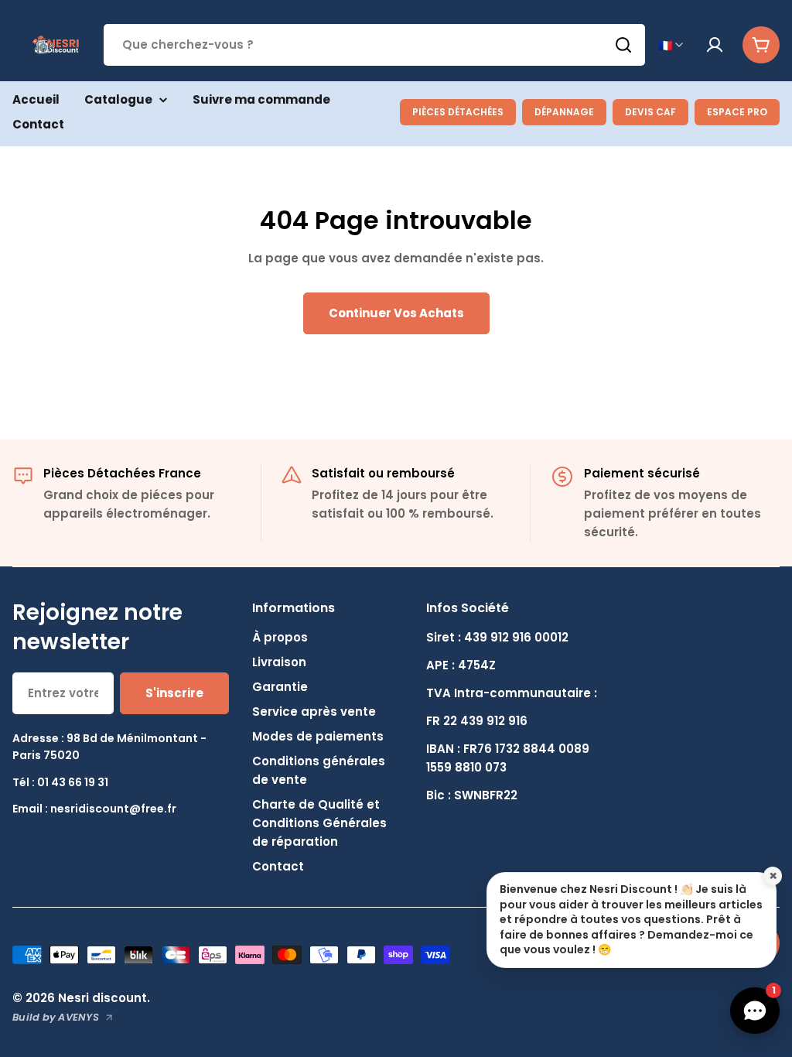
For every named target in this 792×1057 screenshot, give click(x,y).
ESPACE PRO (737, 111)
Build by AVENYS (55, 1017)
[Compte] (714, 45)
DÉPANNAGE (564, 111)
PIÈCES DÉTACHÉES (458, 111)
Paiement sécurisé (642, 473)
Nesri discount (102, 998)
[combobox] (374, 45)
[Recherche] (623, 45)
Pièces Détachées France (122, 473)
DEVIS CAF (650, 111)
